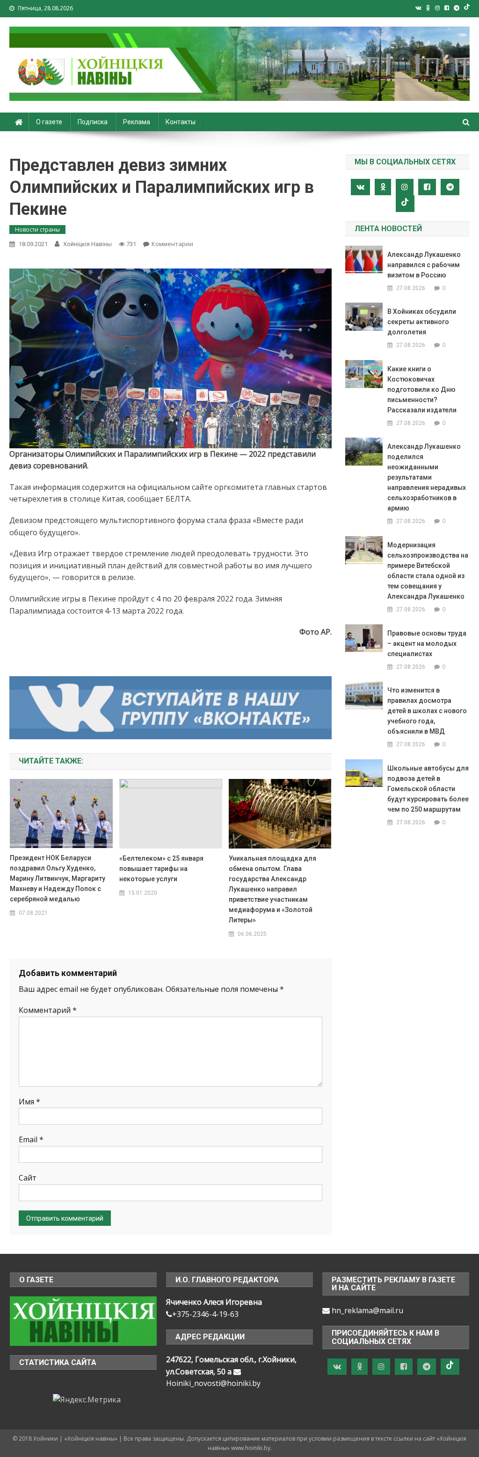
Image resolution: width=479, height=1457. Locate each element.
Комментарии (172, 244)
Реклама (136, 122)
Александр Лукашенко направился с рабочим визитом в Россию (424, 265)
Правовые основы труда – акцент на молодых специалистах (426, 643)
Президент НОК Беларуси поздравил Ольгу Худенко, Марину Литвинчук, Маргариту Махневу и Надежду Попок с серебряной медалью (57, 878)
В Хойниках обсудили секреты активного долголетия (421, 322)
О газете (49, 122)
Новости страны (37, 229)
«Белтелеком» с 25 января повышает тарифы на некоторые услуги (161, 869)
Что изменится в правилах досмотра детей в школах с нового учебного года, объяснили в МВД (427, 710)
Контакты (181, 122)
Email (31, 1139)
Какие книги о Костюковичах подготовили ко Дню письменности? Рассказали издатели (422, 389)
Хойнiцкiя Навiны (87, 244)
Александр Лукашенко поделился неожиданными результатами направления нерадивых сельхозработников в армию (426, 477)
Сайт (27, 1178)
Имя (29, 1101)
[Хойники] (83, 1320)
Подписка (93, 122)
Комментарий (48, 1010)
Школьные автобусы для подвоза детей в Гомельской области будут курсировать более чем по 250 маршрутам (428, 788)
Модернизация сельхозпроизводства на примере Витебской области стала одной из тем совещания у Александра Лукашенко (427, 570)
